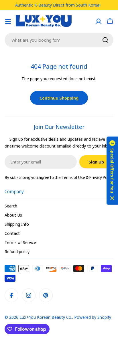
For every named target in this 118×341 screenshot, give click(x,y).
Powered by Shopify (92, 317)
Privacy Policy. (101, 177)
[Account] (98, 21)
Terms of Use (73, 177)
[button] (112, 170)
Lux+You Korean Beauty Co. (45, 317)
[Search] (105, 40)
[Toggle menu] (8, 21)
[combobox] (59, 40)
